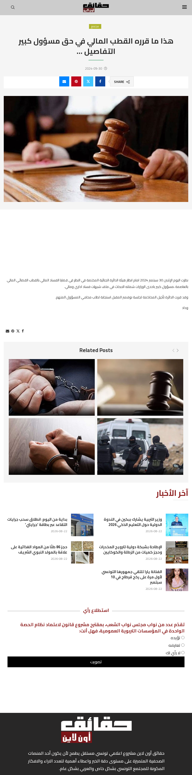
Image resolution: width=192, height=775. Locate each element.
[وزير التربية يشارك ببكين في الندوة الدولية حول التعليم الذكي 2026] (177, 525)
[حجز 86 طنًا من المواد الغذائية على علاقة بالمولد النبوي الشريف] (82, 552)
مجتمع (95, 26)
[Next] (177, 350)
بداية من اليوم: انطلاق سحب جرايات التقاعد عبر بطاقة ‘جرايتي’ (37, 522)
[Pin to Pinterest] (76, 81)
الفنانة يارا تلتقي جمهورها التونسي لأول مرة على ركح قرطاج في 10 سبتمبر (132, 577)
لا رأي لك (173, 652)
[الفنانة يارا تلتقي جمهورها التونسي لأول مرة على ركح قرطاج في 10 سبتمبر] (177, 580)
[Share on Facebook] (100, 81)
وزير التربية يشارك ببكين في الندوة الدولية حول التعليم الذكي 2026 (133, 522)
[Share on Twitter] (88, 81)
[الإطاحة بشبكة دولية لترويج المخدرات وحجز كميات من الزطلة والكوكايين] (177, 552)
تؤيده (176, 637)
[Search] (12, 9)
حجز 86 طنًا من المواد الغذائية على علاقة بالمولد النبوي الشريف (39, 549)
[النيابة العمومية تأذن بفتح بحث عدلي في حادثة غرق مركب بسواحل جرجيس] (140, 387)
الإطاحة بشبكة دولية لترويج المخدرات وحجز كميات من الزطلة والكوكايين (130, 549)
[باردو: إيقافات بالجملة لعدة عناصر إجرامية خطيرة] (140, 446)
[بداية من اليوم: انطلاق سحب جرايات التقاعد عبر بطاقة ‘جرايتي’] (82, 525)
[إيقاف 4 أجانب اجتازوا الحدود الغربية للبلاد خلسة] (52, 446)
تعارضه (174, 645)
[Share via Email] (64, 81)
